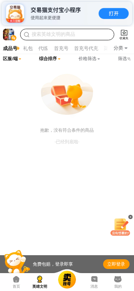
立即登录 (116, 264)
